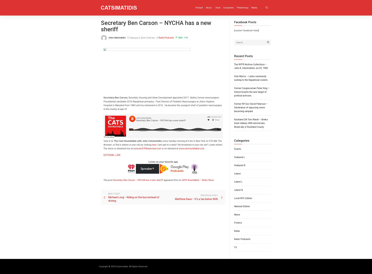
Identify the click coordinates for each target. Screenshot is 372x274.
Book (218, 8)
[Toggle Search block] (266, 7)
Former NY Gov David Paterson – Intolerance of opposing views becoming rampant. (251, 107)
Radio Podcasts (166, 38)
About (209, 8)
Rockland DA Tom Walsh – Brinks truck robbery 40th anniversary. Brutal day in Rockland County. (251, 123)
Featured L (239, 157)
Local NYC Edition (243, 198)
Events (237, 149)
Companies (228, 8)
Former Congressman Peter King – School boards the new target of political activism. (251, 92)
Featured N (239, 165)
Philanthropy (242, 8)
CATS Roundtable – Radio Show (198, 180)
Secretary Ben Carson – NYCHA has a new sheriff (138, 180)
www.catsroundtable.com (191, 148)
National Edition (242, 206)
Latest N (238, 190)
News (237, 214)
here (154, 144)
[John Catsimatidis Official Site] (119, 8)
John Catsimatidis (117, 38)
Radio (237, 231)
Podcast (199, 8)
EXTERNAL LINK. (112, 155)
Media (254, 8)
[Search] (268, 42)
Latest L (238, 181)
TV (235, 247)
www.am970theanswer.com (147, 148)
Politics (238, 222)
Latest (237, 173)
